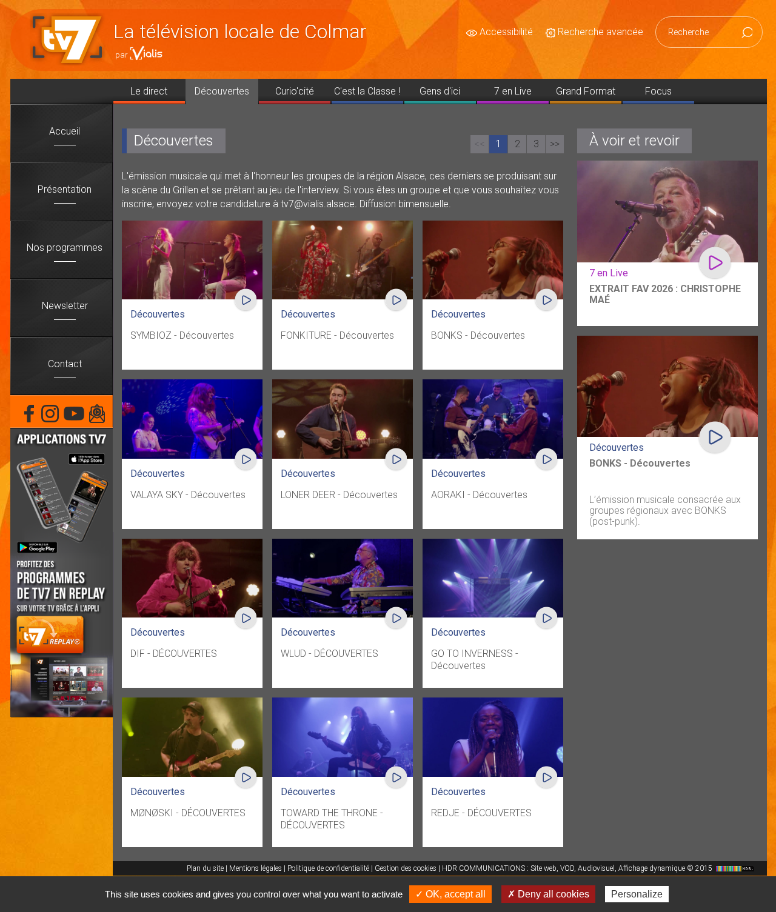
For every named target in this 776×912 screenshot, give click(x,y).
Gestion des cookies (405, 868)
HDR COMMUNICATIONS (578, 868)
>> (555, 144)
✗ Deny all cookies (548, 894)
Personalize (637, 894)
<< (479, 144)
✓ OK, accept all (450, 894)
